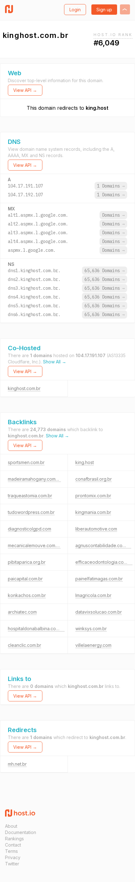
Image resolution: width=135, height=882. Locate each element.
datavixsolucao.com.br (98, 612)
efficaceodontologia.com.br (103, 562)
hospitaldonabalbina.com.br (36, 628)
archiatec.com (22, 612)
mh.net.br (17, 764)
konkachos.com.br (27, 595)
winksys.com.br (91, 628)
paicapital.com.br (25, 578)
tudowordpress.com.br (31, 512)
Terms (11, 851)
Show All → (54, 361)
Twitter (12, 863)
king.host (97, 108)
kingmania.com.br (93, 512)
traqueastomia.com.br (30, 495)
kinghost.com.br (24, 388)
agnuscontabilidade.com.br (103, 545)
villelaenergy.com (93, 645)
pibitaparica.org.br (27, 562)
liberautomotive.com (96, 528)
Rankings (14, 838)
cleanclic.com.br (24, 645)
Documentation (20, 832)
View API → (25, 90)
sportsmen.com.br (26, 462)
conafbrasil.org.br (93, 479)
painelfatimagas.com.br (99, 578)
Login (75, 9)
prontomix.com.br (93, 495)
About (11, 826)
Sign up (104, 9)
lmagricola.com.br (93, 595)
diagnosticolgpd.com (29, 528)
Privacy (12, 857)
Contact (13, 845)
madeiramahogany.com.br (34, 479)
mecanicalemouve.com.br (34, 545)
